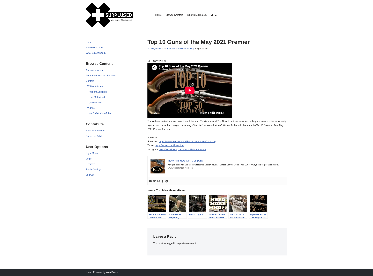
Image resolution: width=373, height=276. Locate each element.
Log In (89, 158)
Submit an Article (94, 136)
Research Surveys (95, 130)
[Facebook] (162, 181)
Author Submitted (98, 92)
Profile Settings (94, 169)
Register (90, 164)
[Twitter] (154, 181)
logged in (171, 243)
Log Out (90, 175)
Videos (91, 108)
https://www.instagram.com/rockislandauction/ (182, 149)
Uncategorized (154, 48)
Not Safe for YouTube (100, 113)
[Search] (216, 15)
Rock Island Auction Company (180, 48)
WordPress (112, 272)
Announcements (94, 70)
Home (158, 15)
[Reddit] (166, 181)
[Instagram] (158, 181)
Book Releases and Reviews (101, 75)
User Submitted (97, 97)
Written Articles (95, 86)
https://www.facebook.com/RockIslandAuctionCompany (187, 141)
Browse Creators (174, 15)
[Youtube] (150, 181)
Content (90, 81)
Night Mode (92, 153)
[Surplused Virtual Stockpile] (109, 15)
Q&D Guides (95, 102)
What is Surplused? (197, 15)
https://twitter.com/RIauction (169, 145)
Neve (88, 272)
